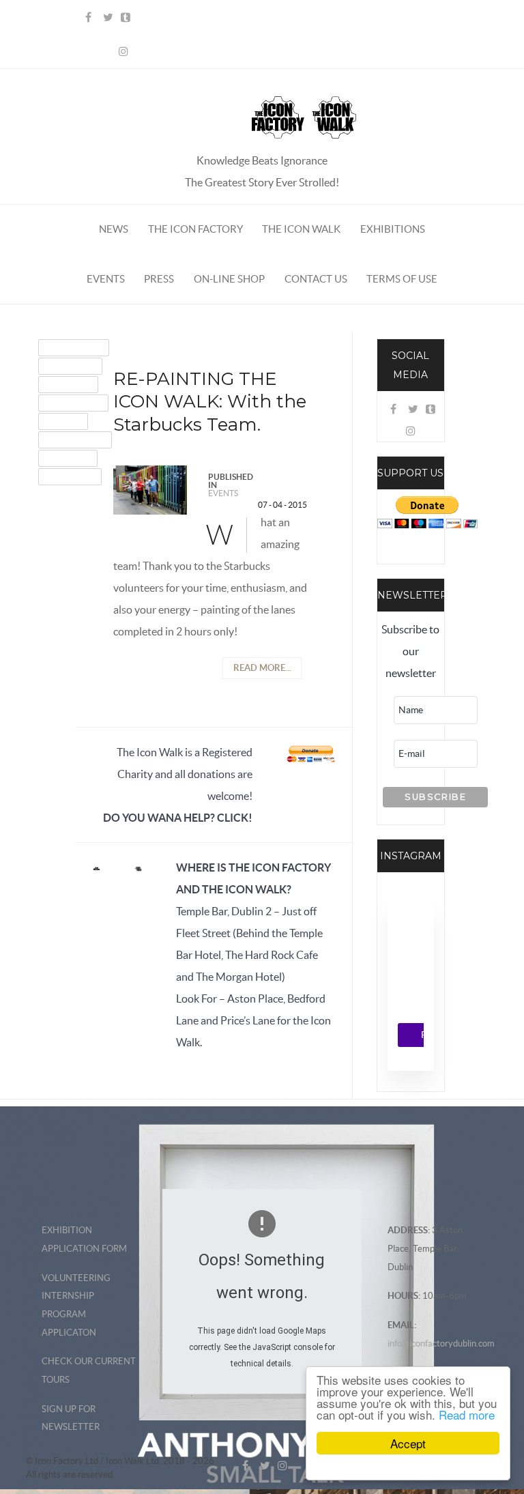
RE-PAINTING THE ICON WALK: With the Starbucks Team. (209, 402)
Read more (467, 1414)
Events (223, 493)
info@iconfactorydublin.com (441, 1343)
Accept (408, 1443)
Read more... (262, 668)
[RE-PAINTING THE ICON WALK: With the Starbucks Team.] (150, 489)
